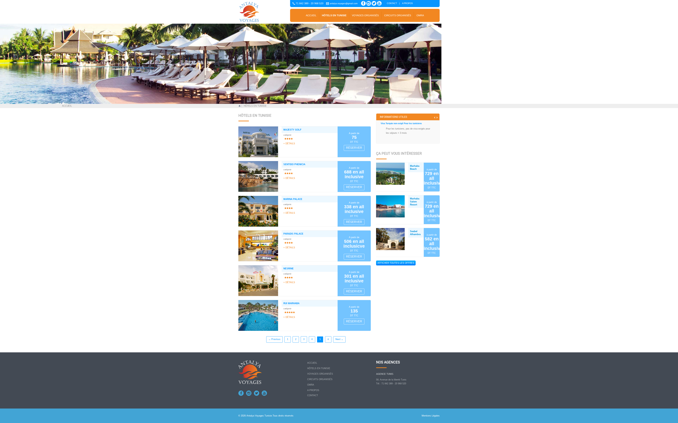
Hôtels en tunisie (334, 15)
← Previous (274, 339)
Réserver (354, 147)
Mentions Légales (431, 415)
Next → (339, 339)
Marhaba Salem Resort (414, 201)
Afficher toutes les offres (395, 263)
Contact (392, 3)
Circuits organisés (397, 15)
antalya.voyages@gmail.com (344, 3)
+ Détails (289, 143)
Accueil (311, 15)
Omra (420, 15)
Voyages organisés (365, 15)
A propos (407, 3)
